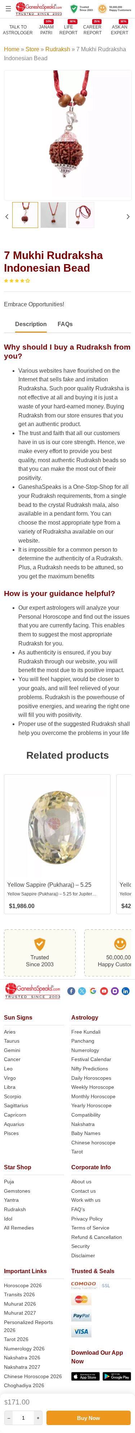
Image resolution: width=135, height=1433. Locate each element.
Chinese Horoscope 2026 (33, 1376)
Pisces (11, 1133)
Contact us (83, 1191)
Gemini (12, 1050)
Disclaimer (83, 1255)
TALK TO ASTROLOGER (18, 30)
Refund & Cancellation (96, 1237)
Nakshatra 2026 (22, 1357)
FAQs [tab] (65, 324)
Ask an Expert (119, 29)
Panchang (82, 1041)
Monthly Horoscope (93, 1096)
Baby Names (85, 1133)
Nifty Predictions (89, 1069)
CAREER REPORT (92, 29)
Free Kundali (85, 1032)
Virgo (10, 1078)
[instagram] (115, 992)
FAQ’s (78, 1209)
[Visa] (101, 1332)
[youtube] (104, 992)
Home (11, 49)
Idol (8, 1219)
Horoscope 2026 (23, 1285)
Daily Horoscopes (91, 1078)
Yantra (11, 1200)
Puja (9, 1181)
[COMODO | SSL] (101, 1287)
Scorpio (12, 1096)
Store (32, 49)
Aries (9, 1032)
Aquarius (14, 1124)
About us (81, 1181)
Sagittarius (16, 1105)
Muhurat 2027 (20, 1313)
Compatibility (85, 1115)
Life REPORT (68, 29)
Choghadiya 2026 (24, 1385)
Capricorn (15, 1115)
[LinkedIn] (126, 992)
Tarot (77, 1151)
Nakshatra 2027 (22, 1367)
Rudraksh (57, 49)
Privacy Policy (87, 1219)
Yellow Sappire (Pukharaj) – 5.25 (49, 885)
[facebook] (71, 992)
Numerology (85, 1050)
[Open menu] (8, 8)
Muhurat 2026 (20, 1304)
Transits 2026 (19, 1294)
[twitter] (82, 992)
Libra (9, 1087)
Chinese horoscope (93, 1142)
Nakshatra (83, 1124)
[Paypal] (101, 1316)
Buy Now (88, 1418)
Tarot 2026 (16, 1339)
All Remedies (19, 1228)
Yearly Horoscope (91, 1105)
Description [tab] (31, 324)
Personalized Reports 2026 (28, 1326)
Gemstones (17, 1191)
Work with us (85, 1200)
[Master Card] (101, 1300)
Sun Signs (18, 1018)
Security (80, 1246)
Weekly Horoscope (92, 1087)
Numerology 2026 (24, 1348)
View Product (57, 871)
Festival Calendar (91, 1059)
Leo (8, 1069)
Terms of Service (90, 1228)
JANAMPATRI (46, 29)
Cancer (12, 1059)
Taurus (11, 1041)
